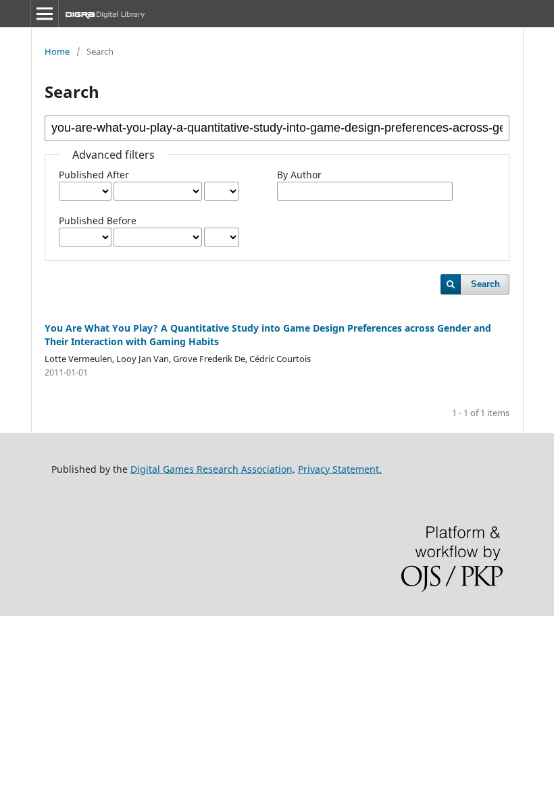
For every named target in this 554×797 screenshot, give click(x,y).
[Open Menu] (44, 13)
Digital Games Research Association (211, 469)
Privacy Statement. (340, 469)
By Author (299, 174)
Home (57, 51)
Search (485, 284)
